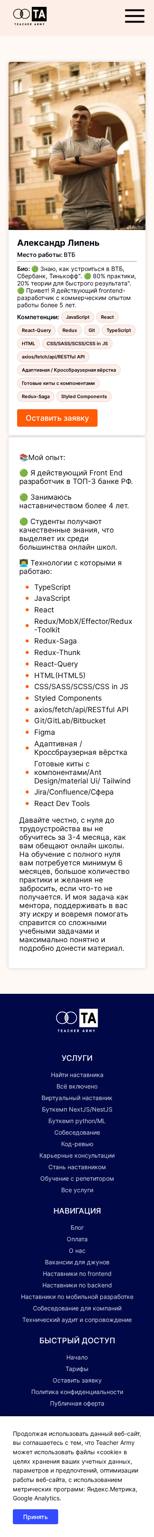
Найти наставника (77, 1074)
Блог (77, 1227)
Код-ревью (77, 1143)
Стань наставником (77, 1166)
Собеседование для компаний (77, 1308)
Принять (35, 1516)
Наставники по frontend (77, 1273)
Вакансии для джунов (77, 1262)
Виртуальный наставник (77, 1097)
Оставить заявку (57, 417)
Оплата (77, 1239)
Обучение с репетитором (77, 1178)
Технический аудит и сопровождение (77, 1319)
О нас (77, 1250)
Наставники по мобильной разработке (77, 1296)
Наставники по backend (77, 1285)
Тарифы (77, 1368)
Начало (77, 1357)
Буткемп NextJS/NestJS (77, 1109)
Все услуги (77, 1190)
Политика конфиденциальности (77, 1391)
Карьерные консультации (77, 1155)
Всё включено (77, 1086)
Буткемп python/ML (77, 1120)
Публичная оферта (77, 1403)
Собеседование (77, 1132)
